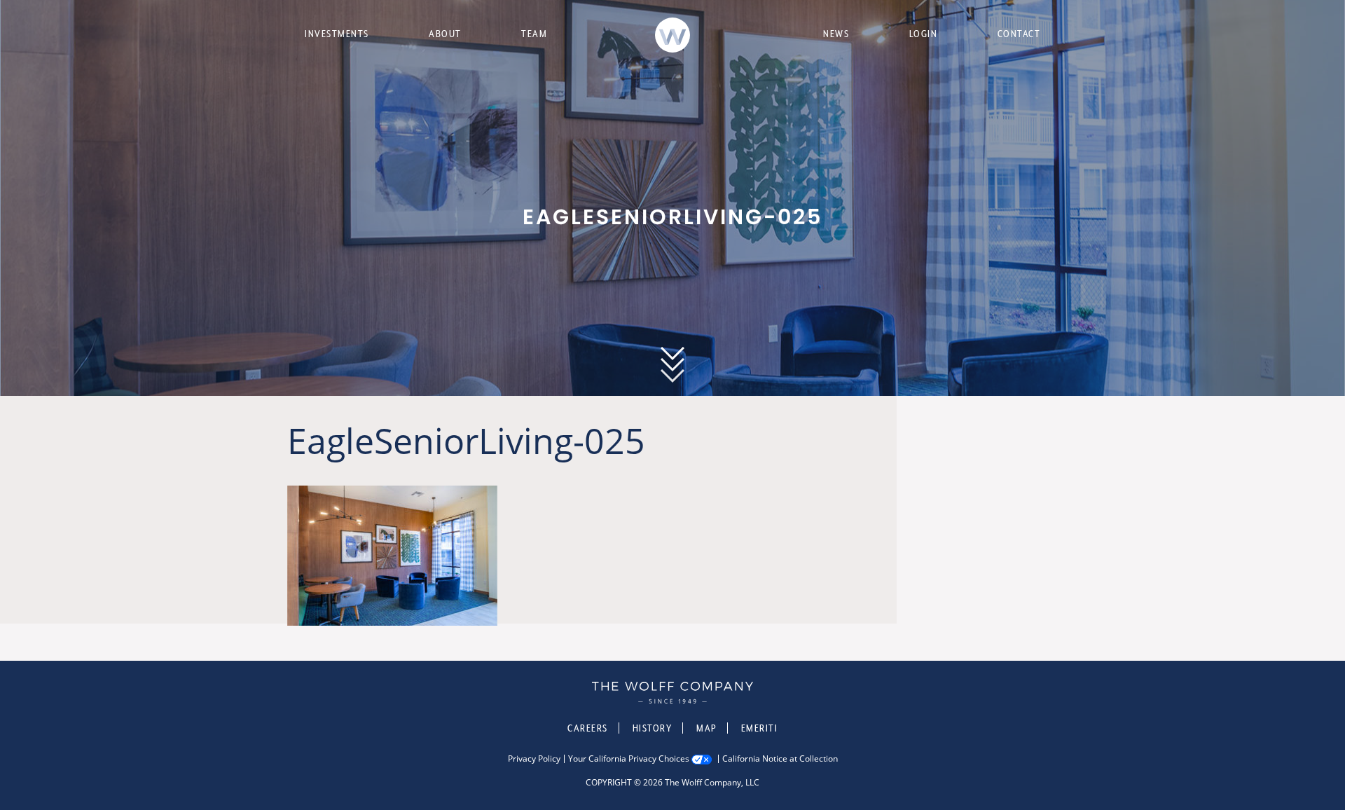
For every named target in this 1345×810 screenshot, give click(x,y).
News (836, 33)
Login (923, 33)
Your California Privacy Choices (628, 759)
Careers (587, 728)
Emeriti (759, 728)
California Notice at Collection (780, 759)
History (652, 728)
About (445, 33)
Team (534, 33)
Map (706, 728)
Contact (1019, 33)
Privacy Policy (534, 759)
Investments (337, 33)
